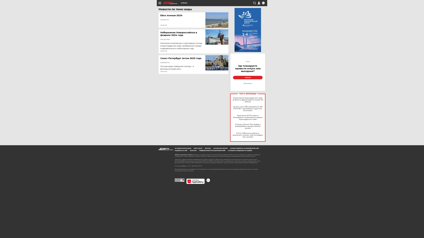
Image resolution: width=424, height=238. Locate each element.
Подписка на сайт (181, 150)
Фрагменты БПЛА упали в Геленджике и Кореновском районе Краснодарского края (248, 117)
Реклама (208, 148)
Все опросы (248, 83)
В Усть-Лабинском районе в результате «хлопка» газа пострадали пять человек (248, 135)
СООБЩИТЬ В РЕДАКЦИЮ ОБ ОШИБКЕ (240, 150)
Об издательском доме (183, 148)
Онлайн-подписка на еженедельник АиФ (244, 148)
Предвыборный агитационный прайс (212, 150)
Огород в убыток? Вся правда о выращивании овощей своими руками (248, 126)
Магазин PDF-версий (220, 148)
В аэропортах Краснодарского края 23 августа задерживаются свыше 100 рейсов (248, 100)
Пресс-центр (198, 148)
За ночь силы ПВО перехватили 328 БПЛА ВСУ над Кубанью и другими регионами (247, 109)
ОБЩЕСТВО (163, 25)
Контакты (193, 150)
